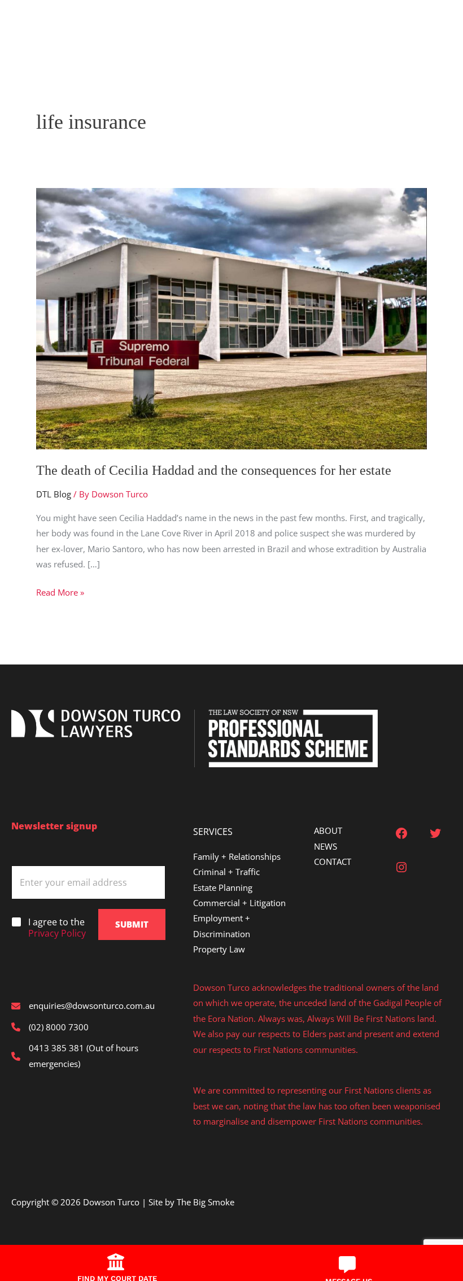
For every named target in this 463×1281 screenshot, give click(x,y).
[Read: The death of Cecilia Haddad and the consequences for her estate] (231, 317)
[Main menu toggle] (26, 25)
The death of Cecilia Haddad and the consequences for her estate (213, 470)
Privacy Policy (57, 933)
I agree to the (57, 928)
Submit (131, 924)
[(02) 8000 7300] (50, 1027)
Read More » (60, 593)
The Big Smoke (205, 1202)
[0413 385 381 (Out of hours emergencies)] (88, 1056)
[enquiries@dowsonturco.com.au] (83, 1005)
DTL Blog (53, 494)
